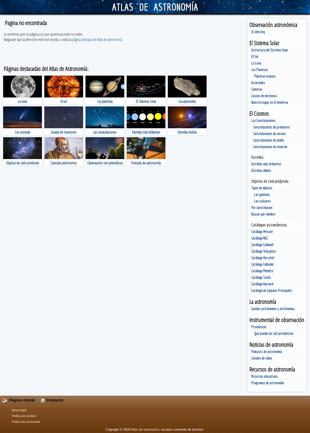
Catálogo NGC (259, 238)
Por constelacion (261, 207)
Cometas (256, 89)
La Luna (256, 63)
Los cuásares (262, 201)
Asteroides (258, 82)
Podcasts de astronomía (266, 351)
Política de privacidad (26, 422)
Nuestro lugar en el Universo (269, 102)
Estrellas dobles (261, 170)
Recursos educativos (264, 376)
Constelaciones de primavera (271, 127)
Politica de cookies (24, 416)
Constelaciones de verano (269, 133)
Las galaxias (262, 194)
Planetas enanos (265, 76)
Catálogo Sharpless (263, 251)
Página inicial (21, 400)
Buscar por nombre (263, 214)
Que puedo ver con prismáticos (274, 333)
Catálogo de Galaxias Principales (271, 290)
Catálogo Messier (262, 231)
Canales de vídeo (261, 358)
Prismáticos (258, 327)
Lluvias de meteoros (264, 96)
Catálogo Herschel (262, 258)
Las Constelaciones (263, 120)
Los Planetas (259, 69)
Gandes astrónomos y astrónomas (273, 308)
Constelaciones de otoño (268, 140)
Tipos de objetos (261, 188)
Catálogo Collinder (262, 264)
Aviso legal (19, 410)
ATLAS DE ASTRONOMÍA (155, 7)
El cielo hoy (258, 32)
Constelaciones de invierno (270, 146)
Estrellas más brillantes (266, 164)
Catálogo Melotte (262, 271)
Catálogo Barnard (262, 284)
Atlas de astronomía (145, 429)
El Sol (254, 56)
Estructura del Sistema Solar (269, 50)
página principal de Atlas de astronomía (97, 39)
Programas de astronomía (267, 383)
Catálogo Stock (261, 277)
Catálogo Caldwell (262, 244)
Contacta (54, 400)
